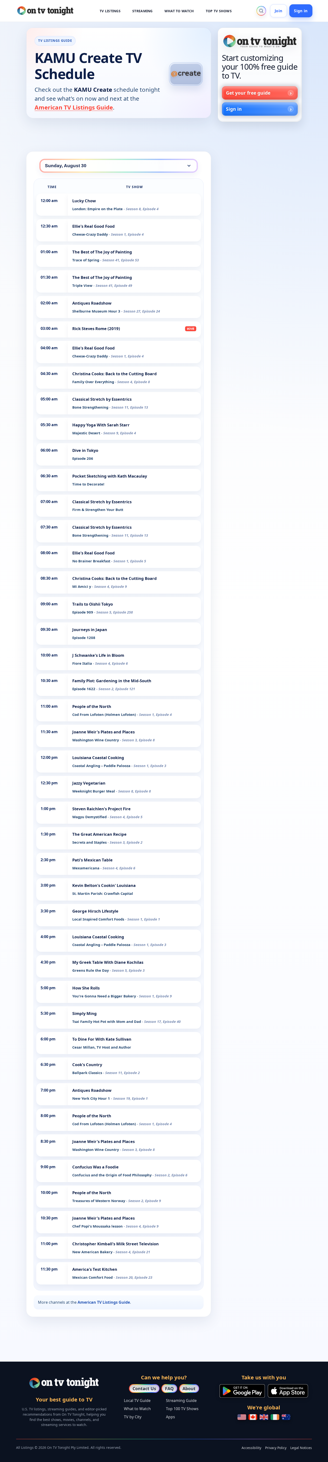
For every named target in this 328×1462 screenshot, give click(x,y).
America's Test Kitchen (94, 1269)
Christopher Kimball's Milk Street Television (115, 1244)
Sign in (301, 10)
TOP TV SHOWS (219, 11)
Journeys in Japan (89, 629)
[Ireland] (275, 1417)
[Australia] (286, 1417)
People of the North (91, 706)
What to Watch (137, 1408)
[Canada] (253, 1417)
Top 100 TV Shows (182, 1408)
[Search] (261, 11)
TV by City (132, 1416)
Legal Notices (301, 1447)
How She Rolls (86, 988)
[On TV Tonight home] (260, 41)
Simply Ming (84, 1013)
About (188, 1388)
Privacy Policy (275, 1447)
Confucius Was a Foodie (95, 1167)
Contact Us (144, 1388)
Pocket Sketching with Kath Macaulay (109, 476)
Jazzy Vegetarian (88, 783)
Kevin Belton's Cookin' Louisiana (104, 885)
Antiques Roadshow (91, 303)
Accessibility (251, 1447)
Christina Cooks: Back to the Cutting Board (114, 373)
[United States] (241, 1417)
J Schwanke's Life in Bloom (98, 655)
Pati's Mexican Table (92, 860)
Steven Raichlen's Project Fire (101, 808)
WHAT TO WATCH (179, 11)
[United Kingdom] (264, 1417)
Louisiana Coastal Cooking (98, 757)
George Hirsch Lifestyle (95, 911)
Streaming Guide (181, 1400)
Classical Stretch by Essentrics (102, 399)
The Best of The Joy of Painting (102, 252)
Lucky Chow (84, 200)
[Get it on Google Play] (242, 1391)
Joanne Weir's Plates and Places (103, 732)
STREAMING (142, 11)
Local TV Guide (137, 1400)
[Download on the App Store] (288, 1391)
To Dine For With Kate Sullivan (101, 1039)
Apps (170, 1416)
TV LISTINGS (110, 11)
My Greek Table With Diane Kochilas (107, 962)
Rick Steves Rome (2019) (96, 328)
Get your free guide (248, 93)
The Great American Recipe (99, 834)
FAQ (169, 1388)
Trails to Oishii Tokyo (92, 604)
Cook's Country (87, 1064)
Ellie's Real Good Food (93, 226)
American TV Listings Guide (74, 107)
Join (278, 10)
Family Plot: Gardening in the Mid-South (111, 680)
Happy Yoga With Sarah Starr (101, 425)
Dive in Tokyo (85, 450)
